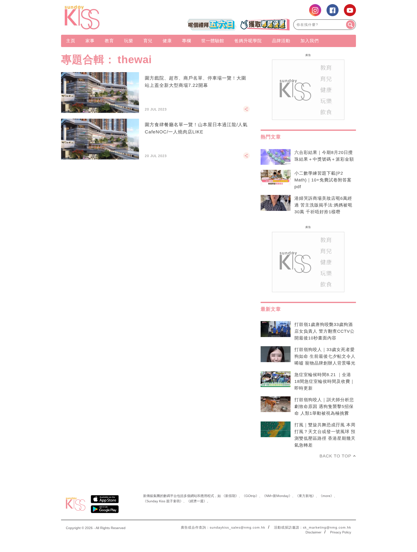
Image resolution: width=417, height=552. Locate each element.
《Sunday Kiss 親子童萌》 (163, 501)
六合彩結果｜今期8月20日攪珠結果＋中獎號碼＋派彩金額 (324, 156)
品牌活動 (281, 40)
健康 (167, 40)
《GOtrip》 (250, 496)
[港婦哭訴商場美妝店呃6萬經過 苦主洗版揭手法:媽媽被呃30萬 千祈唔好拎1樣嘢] (276, 203)
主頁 (70, 40)
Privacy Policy (340, 532)
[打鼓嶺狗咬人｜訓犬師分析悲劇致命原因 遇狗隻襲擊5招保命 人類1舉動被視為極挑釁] (276, 404)
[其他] (246, 111)
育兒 (148, 40)
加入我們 (309, 40)
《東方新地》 (305, 496)
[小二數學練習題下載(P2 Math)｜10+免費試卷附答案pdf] (276, 178)
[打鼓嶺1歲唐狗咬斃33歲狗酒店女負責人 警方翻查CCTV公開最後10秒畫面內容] (276, 329)
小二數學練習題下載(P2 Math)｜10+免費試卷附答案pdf (323, 180)
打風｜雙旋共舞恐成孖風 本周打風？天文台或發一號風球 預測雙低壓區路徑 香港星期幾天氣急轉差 (324, 435)
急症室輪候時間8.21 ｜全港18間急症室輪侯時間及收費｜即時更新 (324, 381)
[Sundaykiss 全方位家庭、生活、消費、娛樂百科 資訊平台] (105, 17)
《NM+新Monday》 (277, 496)
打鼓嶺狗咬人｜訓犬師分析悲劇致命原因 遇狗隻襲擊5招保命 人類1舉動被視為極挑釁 (324, 406)
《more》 (326, 496)
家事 (90, 40)
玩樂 (128, 40)
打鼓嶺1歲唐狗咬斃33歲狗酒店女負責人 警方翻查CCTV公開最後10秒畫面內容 (324, 331)
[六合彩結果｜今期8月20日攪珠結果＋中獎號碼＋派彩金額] (276, 157)
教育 (109, 40)
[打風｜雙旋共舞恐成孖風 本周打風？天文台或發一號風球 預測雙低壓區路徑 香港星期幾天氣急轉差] (276, 429)
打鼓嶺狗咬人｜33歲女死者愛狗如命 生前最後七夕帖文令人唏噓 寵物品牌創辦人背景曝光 (324, 356)
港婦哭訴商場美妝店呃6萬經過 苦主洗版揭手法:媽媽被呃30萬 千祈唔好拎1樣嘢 (323, 205)
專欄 (186, 40)
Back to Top (335, 456)
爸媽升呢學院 (248, 40)
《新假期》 (230, 496)
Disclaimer (313, 532)
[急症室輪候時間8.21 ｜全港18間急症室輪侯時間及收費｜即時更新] (276, 379)
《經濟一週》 (197, 501)
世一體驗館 (212, 40)
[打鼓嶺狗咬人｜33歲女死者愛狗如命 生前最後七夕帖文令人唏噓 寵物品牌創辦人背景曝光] (276, 354)
